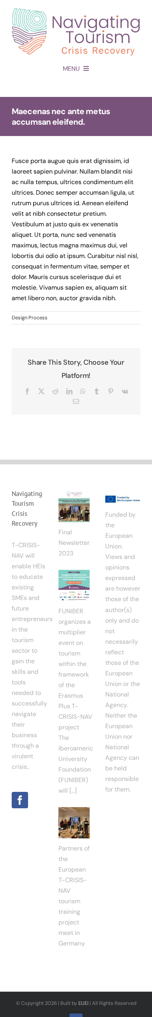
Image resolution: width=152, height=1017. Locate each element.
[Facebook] (20, 800)
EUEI (83, 1003)
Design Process (30, 317)
